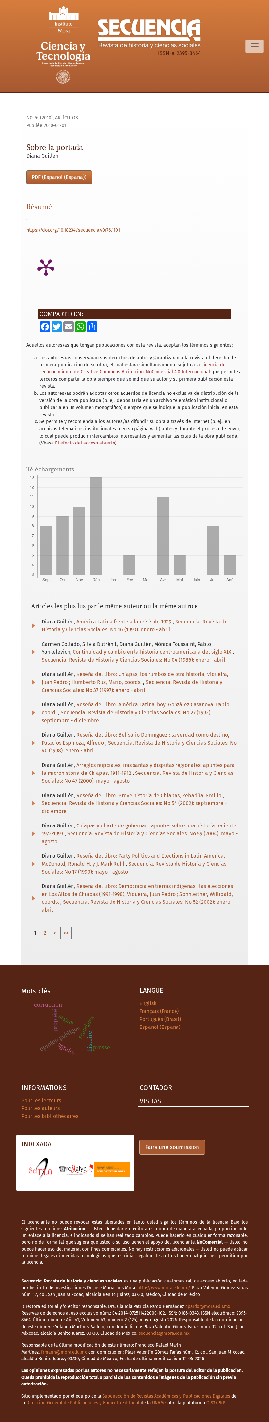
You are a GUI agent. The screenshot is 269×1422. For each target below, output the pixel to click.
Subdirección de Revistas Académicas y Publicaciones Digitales (166, 1396)
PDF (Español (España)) (59, 177)
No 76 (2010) (39, 118)
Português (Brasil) (160, 1019)
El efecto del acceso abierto (85, 443)
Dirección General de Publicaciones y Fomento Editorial (82, 1403)
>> (66, 933)
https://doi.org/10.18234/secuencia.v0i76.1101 (73, 230)
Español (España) (159, 1027)
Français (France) (159, 1011)
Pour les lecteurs (41, 1100)
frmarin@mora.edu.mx (64, 1352)
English (147, 1003)
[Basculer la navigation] (254, 46)
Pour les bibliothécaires (49, 1116)
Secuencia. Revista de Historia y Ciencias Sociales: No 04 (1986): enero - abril (133, 660)
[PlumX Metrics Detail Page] (46, 267)
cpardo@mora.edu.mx (207, 1306)
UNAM (158, 1403)
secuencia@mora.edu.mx (164, 1333)
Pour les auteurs (40, 1108)
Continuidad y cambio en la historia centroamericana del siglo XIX (153, 652)
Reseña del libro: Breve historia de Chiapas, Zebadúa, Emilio (149, 795)
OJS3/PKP (215, 1403)
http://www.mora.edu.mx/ (163, 1288)
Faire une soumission (172, 1147)
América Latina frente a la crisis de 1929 (124, 622)
